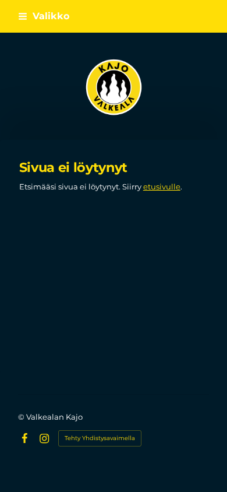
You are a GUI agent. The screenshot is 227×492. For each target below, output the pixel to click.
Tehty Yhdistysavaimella (100, 438)
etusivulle (161, 186)
